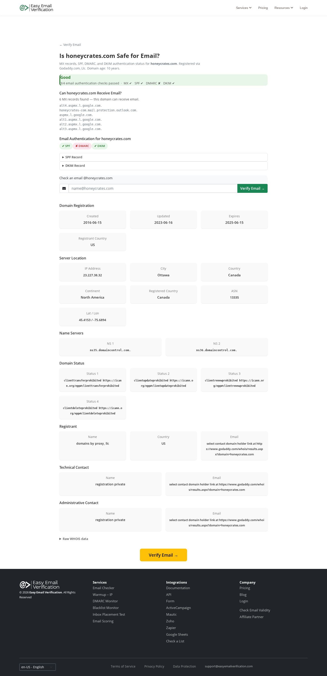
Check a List (175, 641)
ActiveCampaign (178, 607)
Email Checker (103, 588)
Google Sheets (177, 634)
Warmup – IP (103, 594)
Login (304, 8)
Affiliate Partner (252, 617)
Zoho (170, 621)
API (168, 594)
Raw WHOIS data (75, 539)
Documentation (178, 588)
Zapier (171, 627)
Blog (243, 594)
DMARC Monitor (105, 601)
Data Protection (184, 666)
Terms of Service (123, 666)
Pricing (263, 8)
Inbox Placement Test (109, 614)
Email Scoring (103, 621)
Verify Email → (252, 188)
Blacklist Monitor (106, 607)
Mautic (171, 614)
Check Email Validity (255, 610)
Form (170, 601)
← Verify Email (70, 45)
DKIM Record (75, 165)
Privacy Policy (154, 666)
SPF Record (73, 157)
